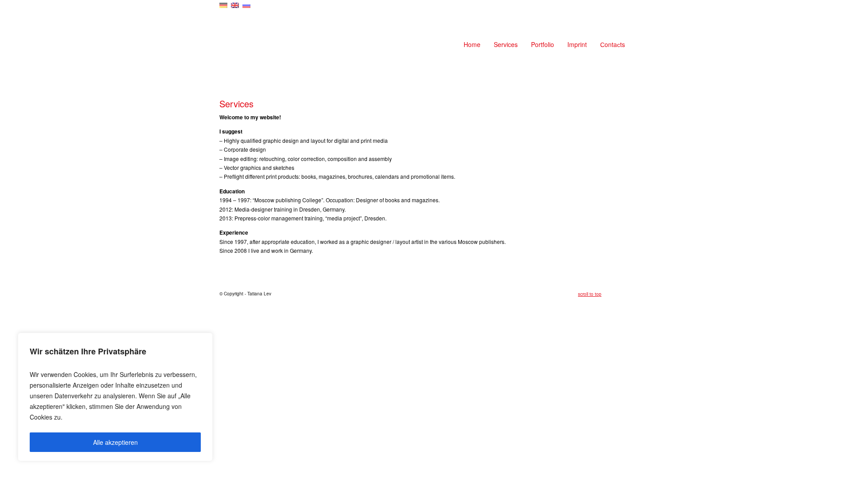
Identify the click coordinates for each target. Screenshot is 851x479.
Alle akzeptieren (115, 442)
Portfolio (542, 44)
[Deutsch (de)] (223, 4)
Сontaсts (612, 44)
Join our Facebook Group (618, 9)
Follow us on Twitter (609, 9)
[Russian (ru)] (246, 4)
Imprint (577, 44)
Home (472, 44)
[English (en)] (235, 4)
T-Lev (263, 44)
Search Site (627, 9)
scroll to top (589, 294)
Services (506, 44)
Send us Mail (600, 9)
